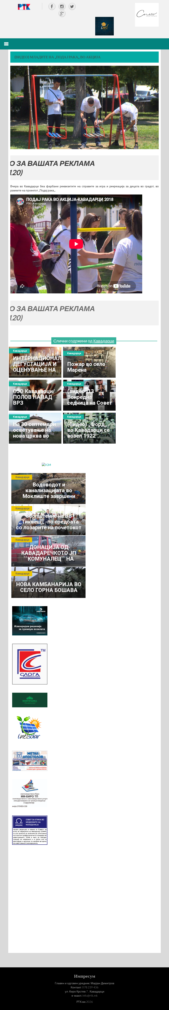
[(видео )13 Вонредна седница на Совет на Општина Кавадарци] (89, 395)
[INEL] (104, 26)
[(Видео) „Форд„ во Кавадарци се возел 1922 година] (89, 428)
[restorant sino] (147, 14)
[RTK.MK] (24, 6)
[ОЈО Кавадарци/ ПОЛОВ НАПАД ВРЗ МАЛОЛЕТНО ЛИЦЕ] (35, 395)
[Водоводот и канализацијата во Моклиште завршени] (48, 488)
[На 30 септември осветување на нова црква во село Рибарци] (35, 428)
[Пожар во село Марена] (89, 362)
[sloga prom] (29, 664)
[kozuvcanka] (29, 699)
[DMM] (29, 620)
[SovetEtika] (29, 829)
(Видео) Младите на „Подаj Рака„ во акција (57, 57)
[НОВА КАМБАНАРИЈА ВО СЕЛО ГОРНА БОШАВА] (48, 582)
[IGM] (46, 464)
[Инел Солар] (29, 728)
